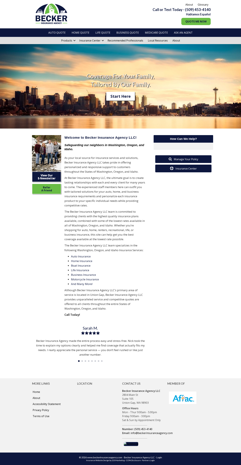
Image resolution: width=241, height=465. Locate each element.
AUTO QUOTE (57, 32)
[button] (196, 21)
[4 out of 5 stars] (94, 333)
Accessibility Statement (47, 404)
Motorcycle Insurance (85, 279)
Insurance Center (89, 40)
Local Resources (158, 40)
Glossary (203, 4)
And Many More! (81, 284)
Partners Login (148, 460)
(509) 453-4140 (143, 429)
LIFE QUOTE (102, 32)
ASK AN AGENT (183, 32)
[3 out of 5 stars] (90, 333)
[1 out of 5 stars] (83, 333)
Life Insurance (80, 270)
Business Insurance (83, 275)
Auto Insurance (81, 256)
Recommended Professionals (125, 40)
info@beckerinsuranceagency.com (152, 433)
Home (36, 392)
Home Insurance (81, 261)
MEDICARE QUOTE (156, 32)
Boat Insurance (80, 265)
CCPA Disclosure (133, 460)
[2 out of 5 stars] (86, 333)
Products (66, 40)
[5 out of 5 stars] (98, 333)
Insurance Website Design (97, 460)
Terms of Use (41, 416)
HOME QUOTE (80, 32)
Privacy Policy (41, 410)
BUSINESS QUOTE (127, 32)
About (189, 4)
